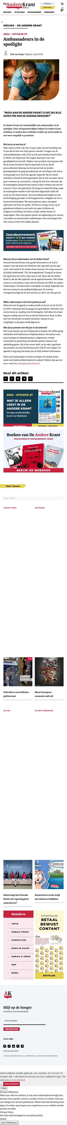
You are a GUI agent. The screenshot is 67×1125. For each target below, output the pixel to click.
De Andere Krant (29, 25)
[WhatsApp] (30, 378)
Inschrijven (11, 1029)
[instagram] (4, 1046)
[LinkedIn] (18, 378)
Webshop (49, 12)
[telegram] (22, 1046)
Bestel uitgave (47, 426)
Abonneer (48, 7)
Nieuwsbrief (34, 12)
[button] (62, 8)
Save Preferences (9, 1122)
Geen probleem (11, 1084)
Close (3, 1088)
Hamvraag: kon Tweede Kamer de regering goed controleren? (15, 899)
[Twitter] (12, 378)
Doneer (48, 3)
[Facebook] (5, 378)
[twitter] (17, 1046)
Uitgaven (19, 12)
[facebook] (9, 1046)
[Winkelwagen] (62, 3)
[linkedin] (13, 1046)
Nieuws (7, 12)
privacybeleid (17, 1079)
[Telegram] (24, 378)
